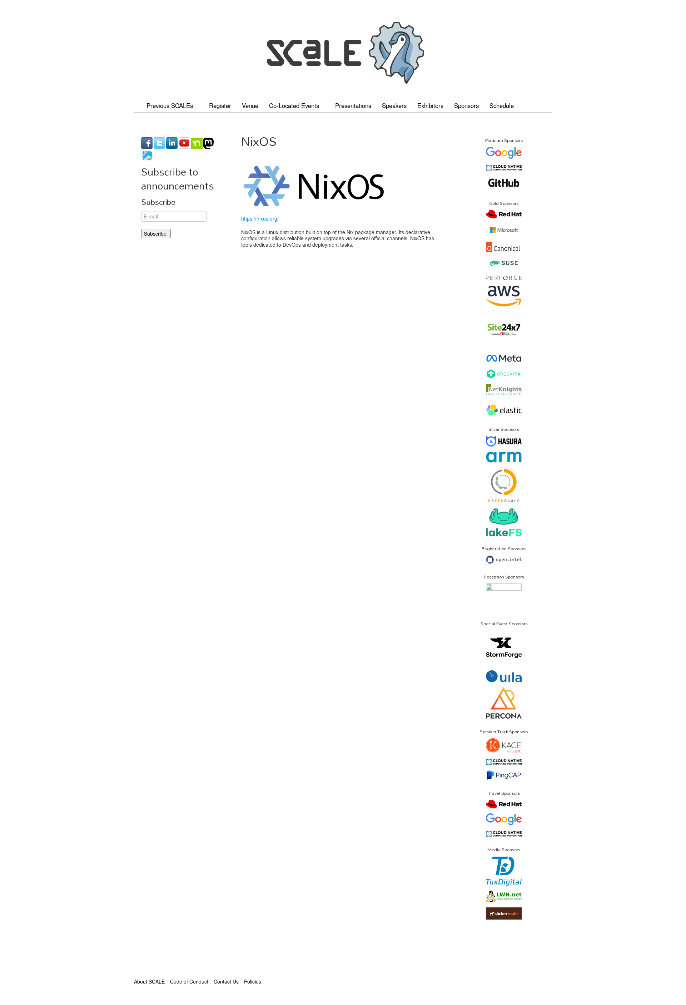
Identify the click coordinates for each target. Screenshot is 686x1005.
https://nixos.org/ (260, 218)
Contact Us (226, 981)
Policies (252, 981)
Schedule (502, 105)
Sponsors (466, 105)
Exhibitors (430, 105)
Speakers (394, 105)
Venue (250, 105)
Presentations (353, 105)
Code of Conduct (189, 981)
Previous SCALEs (170, 105)
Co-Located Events (295, 105)
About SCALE (149, 981)
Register (220, 105)
